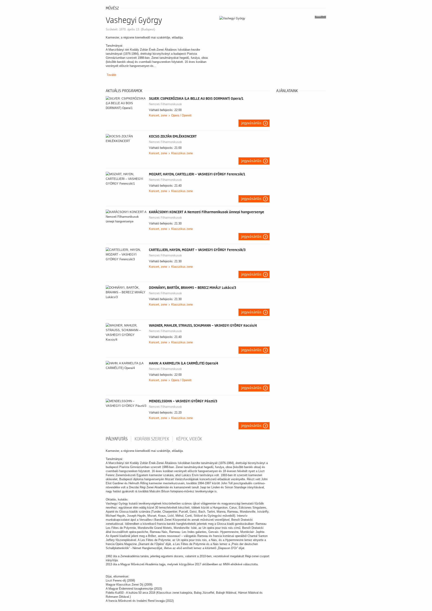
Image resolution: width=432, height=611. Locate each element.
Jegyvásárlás (251, 123)
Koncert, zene (158, 115)
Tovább (111, 75)
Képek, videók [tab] (189, 439)
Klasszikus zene (182, 153)
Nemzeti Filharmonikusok (165, 104)
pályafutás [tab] (117, 439)
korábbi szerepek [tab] (152, 439)
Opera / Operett (181, 115)
